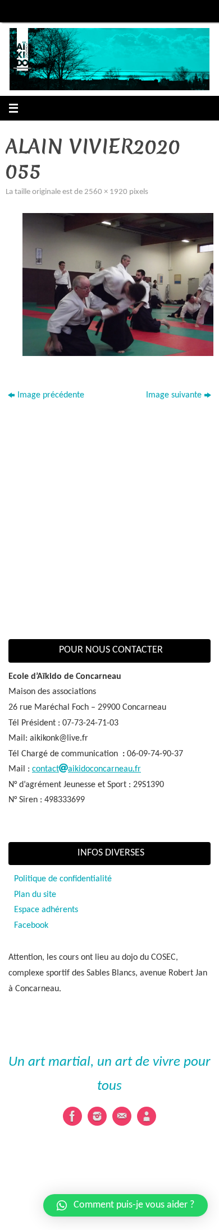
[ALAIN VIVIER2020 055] (117, 284)
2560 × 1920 (105, 192)
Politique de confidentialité (63, 879)
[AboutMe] (146, 1116)
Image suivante (174, 395)
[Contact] (121, 1116)
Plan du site (35, 894)
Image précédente (50, 395)
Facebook (31, 925)
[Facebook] (72, 1116)
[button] (125, 1205)
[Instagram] (97, 1116)
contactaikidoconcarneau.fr (86, 769)
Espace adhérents (46, 909)
